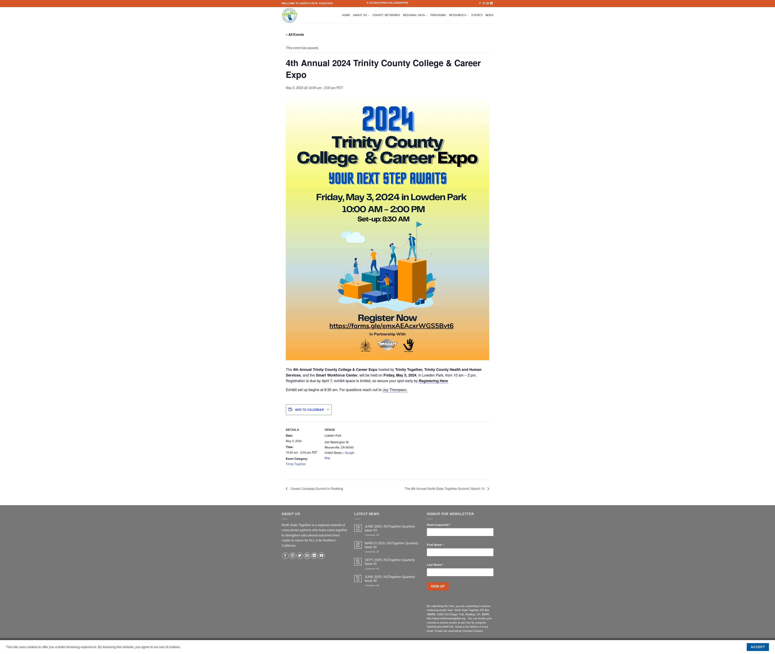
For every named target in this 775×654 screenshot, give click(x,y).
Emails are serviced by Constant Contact (459, 630)
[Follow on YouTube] (321, 555)
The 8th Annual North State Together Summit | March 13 (445, 488)
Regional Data (414, 15)
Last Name (435, 564)
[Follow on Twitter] (299, 555)
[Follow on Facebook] (480, 3)
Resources (457, 15)
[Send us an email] (487, 3)
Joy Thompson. (395, 389)
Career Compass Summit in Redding (316, 488)
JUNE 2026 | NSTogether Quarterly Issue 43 (390, 528)
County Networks (386, 15)
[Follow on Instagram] (484, 3)
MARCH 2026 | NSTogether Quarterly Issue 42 (391, 545)
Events (477, 15)
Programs (438, 15)
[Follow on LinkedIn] (491, 3)
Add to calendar (309, 410)
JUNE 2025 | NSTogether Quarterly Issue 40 (390, 578)
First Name (435, 544)
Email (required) (438, 524)
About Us (360, 15)
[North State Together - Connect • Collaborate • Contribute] (302, 15)
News (489, 15)
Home (346, 15)
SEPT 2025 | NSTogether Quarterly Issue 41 (390, 561)
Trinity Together (296, 464)
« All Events (295, 34)
